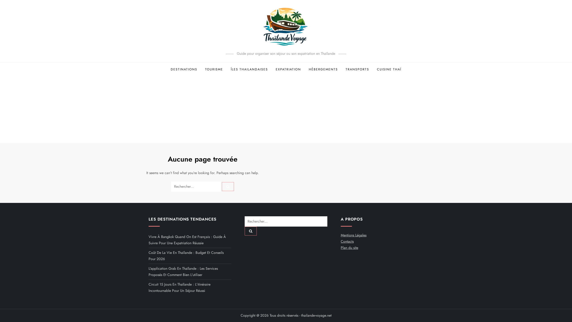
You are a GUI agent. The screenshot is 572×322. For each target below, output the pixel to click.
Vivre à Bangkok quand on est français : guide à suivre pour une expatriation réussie (187, 240)
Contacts (347, 241)
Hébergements (323, 69)
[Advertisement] (286, 109)
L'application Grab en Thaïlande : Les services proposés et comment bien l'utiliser (183, 271)
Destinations (184, 69)
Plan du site (349, 247)
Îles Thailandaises (249, 69)
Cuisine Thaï (389, 69)
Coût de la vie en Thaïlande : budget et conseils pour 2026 (186, 255)
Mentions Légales (353, 235)
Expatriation (288, 69)
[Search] (228, 186)
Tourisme (214, 69)
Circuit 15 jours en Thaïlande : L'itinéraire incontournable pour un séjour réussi (179, 287)
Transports (357, 69)
